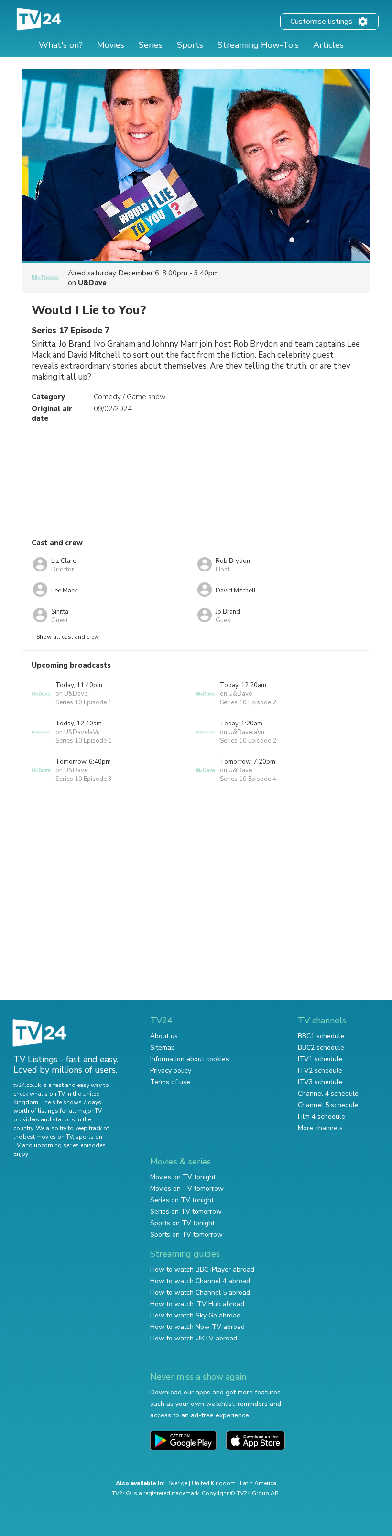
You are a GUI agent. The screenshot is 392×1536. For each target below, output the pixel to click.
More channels (320, 1127)
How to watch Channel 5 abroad (200, 1292)
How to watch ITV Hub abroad (197, 1303)
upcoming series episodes (70, 1145)
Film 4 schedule (321, 1116)
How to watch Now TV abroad (197, 1326)
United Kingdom (214, 1483)
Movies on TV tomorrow (187, 1188)
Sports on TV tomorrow (186, 1234)
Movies (110, 45)
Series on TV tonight (182, 1200)
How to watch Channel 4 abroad (200, 1280)
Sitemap (162, 1047)
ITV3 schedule (320, 1081)
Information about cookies (189, 1059)
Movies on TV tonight (183, 1177)
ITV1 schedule (320, 1059)
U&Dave (92, 282)
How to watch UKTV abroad (193, 1338)
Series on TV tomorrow (186, 1211)
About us (164, 1036)
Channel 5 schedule (328, 1104)
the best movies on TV (43, 1137)
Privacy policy (170, 1070)
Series (151, 45)
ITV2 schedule (320, 1070)
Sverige (177, 1483)
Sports (190, 45)
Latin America (258, 1483)
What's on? (61, 45)
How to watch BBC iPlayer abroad (202, 1269)
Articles (328, 45)
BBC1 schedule (321, 1036)
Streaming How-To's (258, 45)
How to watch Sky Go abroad (195, 1315)
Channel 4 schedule (328, 1093)
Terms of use (170, 1081)
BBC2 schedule (321, 1047)
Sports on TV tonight (182, 1223)
